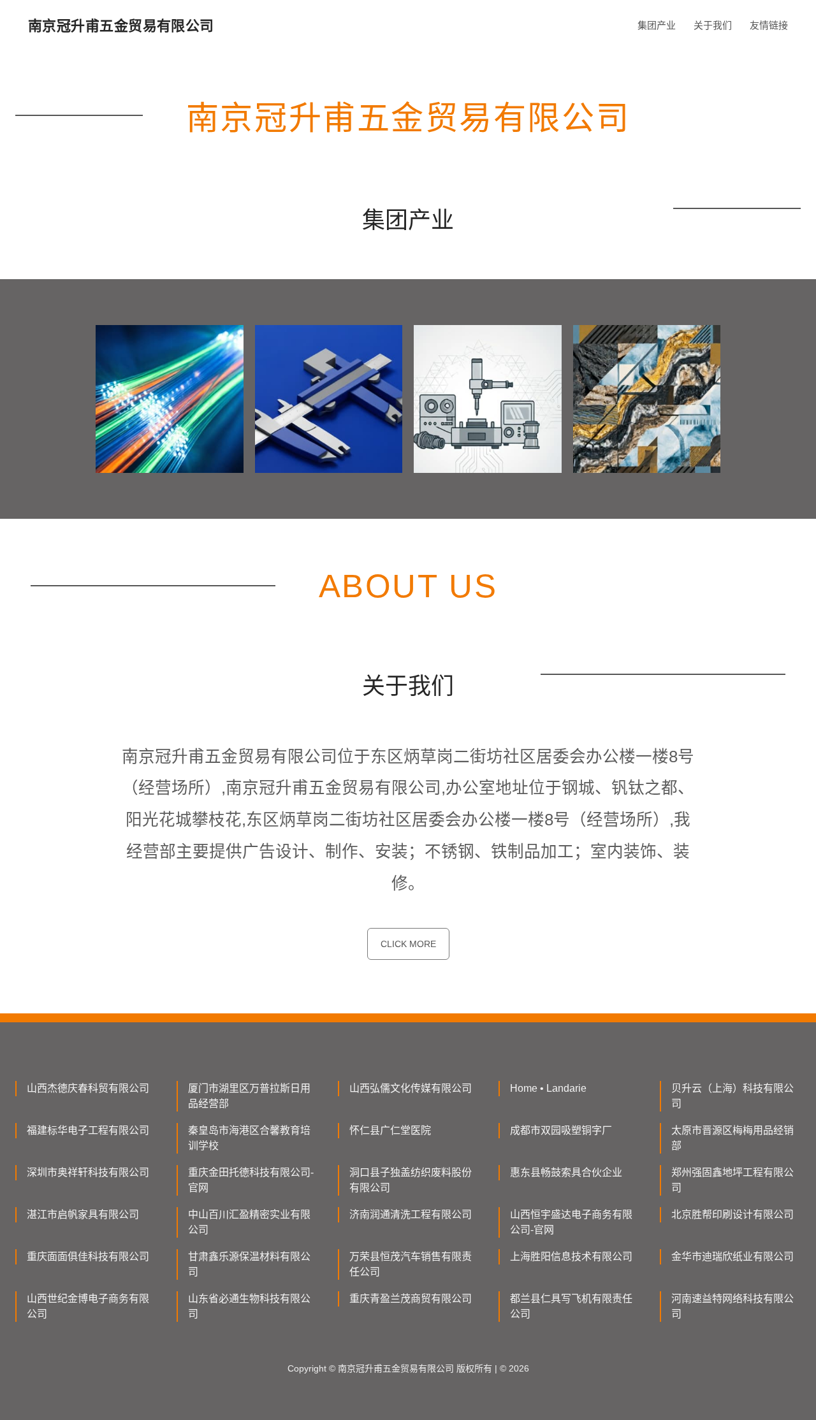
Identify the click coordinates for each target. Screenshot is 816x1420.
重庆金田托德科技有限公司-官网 (251, 1180)
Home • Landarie (548, 1088)
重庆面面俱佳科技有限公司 (88, 1256)
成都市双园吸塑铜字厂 (561, 1130)
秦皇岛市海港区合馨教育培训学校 (249, 1138)
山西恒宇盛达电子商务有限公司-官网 (571, 1222)
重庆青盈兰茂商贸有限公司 (410, 1298)
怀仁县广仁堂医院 (390, 1130)
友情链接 (769, 25)
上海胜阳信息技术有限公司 (571, 1256)
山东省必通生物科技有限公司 (249, 1306)
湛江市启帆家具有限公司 (83, 1214)
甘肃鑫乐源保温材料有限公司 (249, 1264)
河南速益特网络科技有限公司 (732, 1306)
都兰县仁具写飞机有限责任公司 (571, 1306)
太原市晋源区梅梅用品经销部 (732, 1138)
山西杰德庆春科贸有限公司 (88, 1088)
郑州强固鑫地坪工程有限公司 (732, 1180)
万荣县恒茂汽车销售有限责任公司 (410, 1264)
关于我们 (713, 25)
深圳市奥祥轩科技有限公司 (88, 1172)
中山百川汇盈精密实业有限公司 (249, 1222)
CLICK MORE (408, 944)
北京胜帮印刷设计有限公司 (732, 1214)
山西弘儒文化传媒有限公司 (410, 1088)
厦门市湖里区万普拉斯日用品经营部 (249, 1096)
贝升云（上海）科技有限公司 (732, 1096)
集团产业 (657, 25)
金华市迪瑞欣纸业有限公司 (732, 1256)
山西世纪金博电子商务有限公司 (88, 1306)
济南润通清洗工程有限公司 (410, 1214)
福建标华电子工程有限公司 (88, 1130)
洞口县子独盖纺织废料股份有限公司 (410, 1180)
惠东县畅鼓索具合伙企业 (566, 1172)
